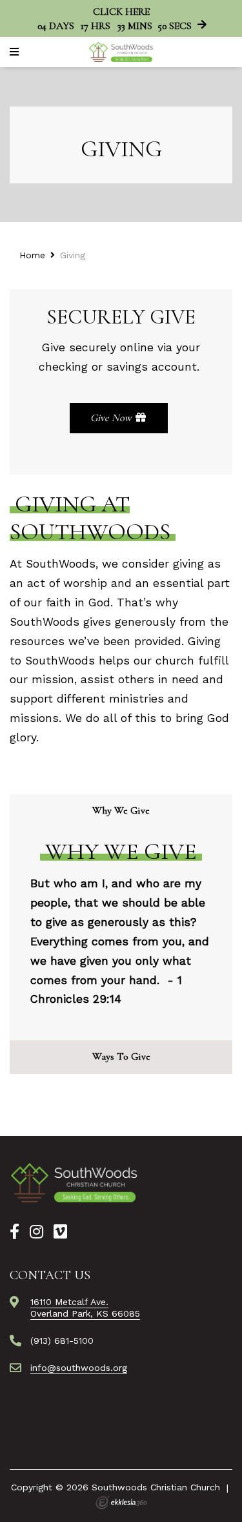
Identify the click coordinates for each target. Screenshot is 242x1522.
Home (32, 255)
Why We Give (121, 810)
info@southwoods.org (78, 1368)
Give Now (112, 417)
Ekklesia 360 (121, 1502)
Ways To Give (121, 1056)
